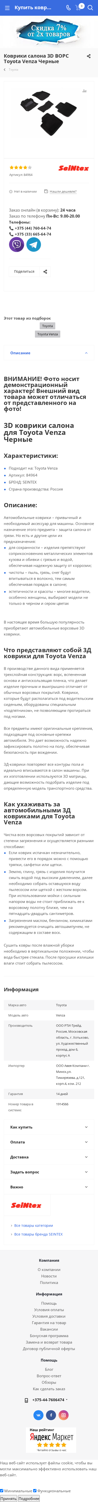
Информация (49, 1293)
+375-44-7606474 (48, 1399)
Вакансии (49, 1329)
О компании (49, 1269)
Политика (49, 1282)
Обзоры (49, 1382)
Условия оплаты (49, 1309)
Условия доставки (49, 1316)
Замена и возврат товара (49, 1342)
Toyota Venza (47, 334)
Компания (49, 1260)
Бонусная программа (49, 1335)
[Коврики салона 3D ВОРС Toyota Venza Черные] (49, 113)
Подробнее (29, 1498)
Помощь (49, 1303)
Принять (9, 1498)
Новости (49, 1275)
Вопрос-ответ (49, 1375)
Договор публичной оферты (49, 1348)
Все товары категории (33, 1225)
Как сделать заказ (49, 1388)
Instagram (64, 1415)
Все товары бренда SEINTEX (38, 1234)
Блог (49, 1369)
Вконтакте (38, 1415)
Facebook (51, 1415)
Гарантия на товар (49, 1322)
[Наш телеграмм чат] (33, 244)
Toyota (47, 326)
